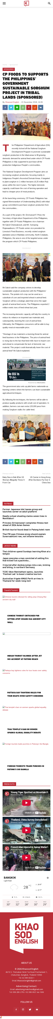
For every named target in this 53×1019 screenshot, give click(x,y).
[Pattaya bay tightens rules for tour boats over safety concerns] (26, 686)
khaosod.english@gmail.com (29, 980)
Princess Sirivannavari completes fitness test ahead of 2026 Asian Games (25, 524)
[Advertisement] (26, 34)
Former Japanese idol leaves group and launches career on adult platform (22, 510)
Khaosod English (12, 102)
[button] (49, 3)
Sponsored (14, 65)
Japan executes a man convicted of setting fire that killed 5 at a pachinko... (25, 559)
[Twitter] (30, 1009)
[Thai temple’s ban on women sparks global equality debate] (26, 723)
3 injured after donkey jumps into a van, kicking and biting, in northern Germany (26, 566)
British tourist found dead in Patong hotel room (26, 530)
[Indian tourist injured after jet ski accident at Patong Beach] (26, 649)
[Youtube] (36, 1009)
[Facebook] (16, 1009)
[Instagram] (23, 1009)
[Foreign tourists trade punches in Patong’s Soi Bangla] (26, 760)
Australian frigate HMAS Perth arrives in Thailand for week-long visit (23, 580)
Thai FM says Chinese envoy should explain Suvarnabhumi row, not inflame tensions (24, 535)
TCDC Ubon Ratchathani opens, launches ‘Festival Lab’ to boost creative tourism (23, 573)
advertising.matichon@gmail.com (29, 989)
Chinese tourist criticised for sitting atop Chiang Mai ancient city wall (26, 619)
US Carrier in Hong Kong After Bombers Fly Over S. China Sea (39, 480)
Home (5, 65)
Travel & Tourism (11, 590)
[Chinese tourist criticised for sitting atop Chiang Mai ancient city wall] (26, 613)
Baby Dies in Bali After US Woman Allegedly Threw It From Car (14, 480)
